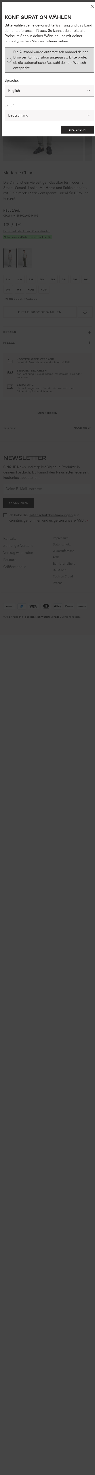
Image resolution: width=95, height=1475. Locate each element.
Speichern (77, 129)
